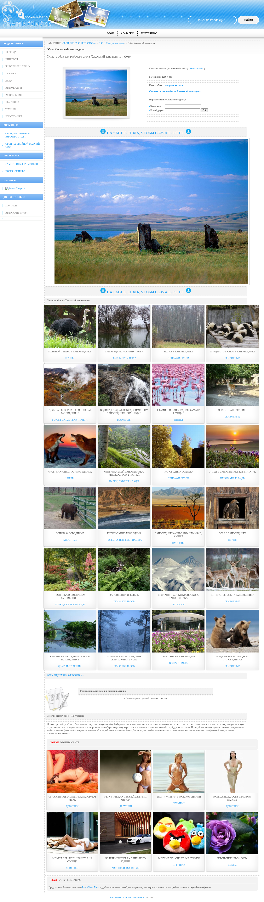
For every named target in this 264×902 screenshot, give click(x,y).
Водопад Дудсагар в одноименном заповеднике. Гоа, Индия (124, 412)
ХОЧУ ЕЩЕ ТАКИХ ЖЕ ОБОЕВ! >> (65, 675)
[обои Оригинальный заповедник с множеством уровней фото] (124, 446)
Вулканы (178, 604)
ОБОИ (110, 33)
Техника (11, 109)
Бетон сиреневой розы (232, 858)
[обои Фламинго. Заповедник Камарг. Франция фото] (178, 385)
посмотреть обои (196, 68)
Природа (10, 52)
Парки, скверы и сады (124, 481)
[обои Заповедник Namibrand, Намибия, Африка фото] (178, 508)
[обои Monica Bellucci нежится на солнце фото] (72, 833)
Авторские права (16, 212)
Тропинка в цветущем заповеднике (69, 596)
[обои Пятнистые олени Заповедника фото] (232, 569)
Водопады (124, 419)
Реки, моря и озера (124, 358)
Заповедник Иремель (124, 594)
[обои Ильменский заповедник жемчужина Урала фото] (124, 631)
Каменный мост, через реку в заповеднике (70, 658)
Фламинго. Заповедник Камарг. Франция (178, 412)
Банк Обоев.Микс (91, 887)
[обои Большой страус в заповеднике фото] (70, 326)
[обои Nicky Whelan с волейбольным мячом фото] (125, 771)
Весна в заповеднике (178, 351)
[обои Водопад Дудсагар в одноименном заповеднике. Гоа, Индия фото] (124, 385)
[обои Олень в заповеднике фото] (232, 385)
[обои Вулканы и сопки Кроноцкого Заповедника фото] (178, 569)
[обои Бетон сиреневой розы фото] (232, 833)
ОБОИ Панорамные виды (111, 43)
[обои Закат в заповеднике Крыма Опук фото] (232, 446)
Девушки (72, 806)
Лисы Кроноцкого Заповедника (70, 471)
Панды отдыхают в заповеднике (232, 351)
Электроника (13, 116)
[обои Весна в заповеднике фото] (178, 326)
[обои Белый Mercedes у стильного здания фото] (125, 833)
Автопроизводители (126, 867)
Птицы (69, 358)
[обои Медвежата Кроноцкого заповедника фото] (232, 631)
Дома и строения (70, 666)
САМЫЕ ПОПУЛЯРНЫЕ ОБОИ (21, 164)
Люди (8, 80)
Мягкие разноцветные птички (179, 858)
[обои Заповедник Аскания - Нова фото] (124, 326)
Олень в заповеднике (232, 410)
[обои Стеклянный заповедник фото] (178, 631)
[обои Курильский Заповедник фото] (124, 508)
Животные (232, 358)
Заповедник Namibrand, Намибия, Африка (178, 535)
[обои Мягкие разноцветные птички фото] (179, 833)
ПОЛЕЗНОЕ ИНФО (15, 171)
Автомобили (13, 88)
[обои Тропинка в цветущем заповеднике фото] (70, 569)
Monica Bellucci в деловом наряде (232, 798)
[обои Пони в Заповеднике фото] (70, 508)
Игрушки (179, 864)
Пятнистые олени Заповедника (232, 594)
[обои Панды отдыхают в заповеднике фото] (232, 326)
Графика (10, 73)
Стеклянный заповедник (178, 656)
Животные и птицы (17, 66)
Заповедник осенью (178, 471)
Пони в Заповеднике (70, 533)
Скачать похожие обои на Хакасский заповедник (175, 91)
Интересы (11, 59)
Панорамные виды (173, 85)
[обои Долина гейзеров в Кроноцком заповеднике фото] (70, 385)
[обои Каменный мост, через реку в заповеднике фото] (70, 631)
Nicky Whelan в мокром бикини (179, 796)
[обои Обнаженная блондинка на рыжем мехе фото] (72, 771)
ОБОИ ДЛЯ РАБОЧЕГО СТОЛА (78, 43)
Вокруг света (178, 663)
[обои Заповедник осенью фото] (178, 446)
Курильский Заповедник (124, 533)
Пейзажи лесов (178, 358)
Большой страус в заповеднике (69, 351)
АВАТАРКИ (127, 33)
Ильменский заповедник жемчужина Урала (124, 658)
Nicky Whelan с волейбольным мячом (125, 798)
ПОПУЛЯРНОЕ (149, 33)
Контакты (11, 205)
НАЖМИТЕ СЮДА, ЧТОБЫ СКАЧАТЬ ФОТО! (146, 133)
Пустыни (178, 542)
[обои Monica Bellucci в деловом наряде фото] (232, 771)
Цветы (70, 478)
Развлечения (13, 95)
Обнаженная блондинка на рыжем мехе (72, 798)
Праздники (12, 102)
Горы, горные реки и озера (69, 419)
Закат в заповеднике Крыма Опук (232, 471)
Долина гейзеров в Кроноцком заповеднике (70, 412)
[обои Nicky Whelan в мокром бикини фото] (179, 771)
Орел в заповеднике (232, 533)
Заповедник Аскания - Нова (124, 351)
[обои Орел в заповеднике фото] (232, 508)
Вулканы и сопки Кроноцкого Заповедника (178, 596)
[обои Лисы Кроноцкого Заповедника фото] (70, 446)
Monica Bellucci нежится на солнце (72, 860)
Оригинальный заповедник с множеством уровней (124, 473)
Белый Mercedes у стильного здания (125, 860)
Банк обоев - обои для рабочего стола (128, 897)
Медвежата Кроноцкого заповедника (232, 658)
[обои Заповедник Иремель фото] (124, 569)
